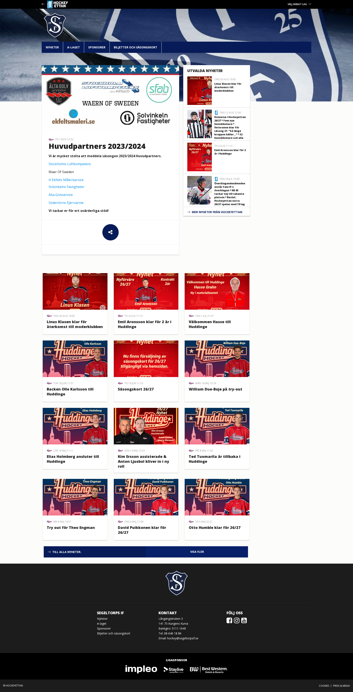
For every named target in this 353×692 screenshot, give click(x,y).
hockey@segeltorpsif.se (182, 638)
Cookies (324, 686)
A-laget (73, 47)
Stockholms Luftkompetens (70, 164)
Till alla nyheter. (66, 552)
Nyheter (52, 47)
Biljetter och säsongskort (135, 47)
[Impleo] (141, 669)
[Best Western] (209, 669)
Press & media (341, 686)
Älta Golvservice (61, 194)
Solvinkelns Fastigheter (66, 187)
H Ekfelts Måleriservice (66, 180)
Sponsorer (96, 47)
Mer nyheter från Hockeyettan (217, 212)
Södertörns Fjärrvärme (66, 202)
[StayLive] (174, 669)
